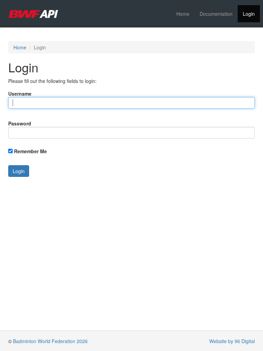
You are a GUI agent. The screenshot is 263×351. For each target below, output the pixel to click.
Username (20, 93)
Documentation (216, 13)
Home (182, 13)
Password (19, 123)
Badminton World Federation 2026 (50, 341)
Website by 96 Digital (232, 341)
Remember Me (30, 151)
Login (249, 13)
